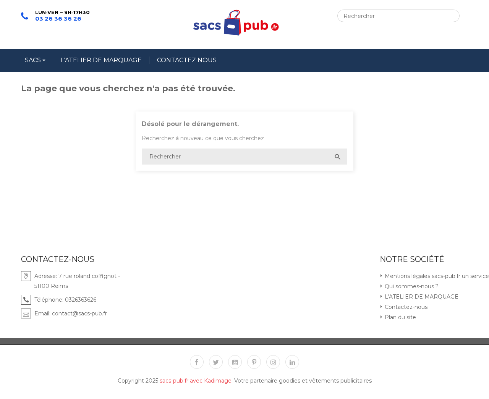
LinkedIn (292, 362)
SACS (33, 60)
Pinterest (254, 362)
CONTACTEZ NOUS (187, 60)
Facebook (197, 362)
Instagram (273, 362)
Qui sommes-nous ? (411, 286)
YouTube (235, 362)
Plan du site (399, 317)
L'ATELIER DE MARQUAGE (101, 60)
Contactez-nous (405, 307)
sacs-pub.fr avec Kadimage (196, 380)
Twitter (216, 362)
